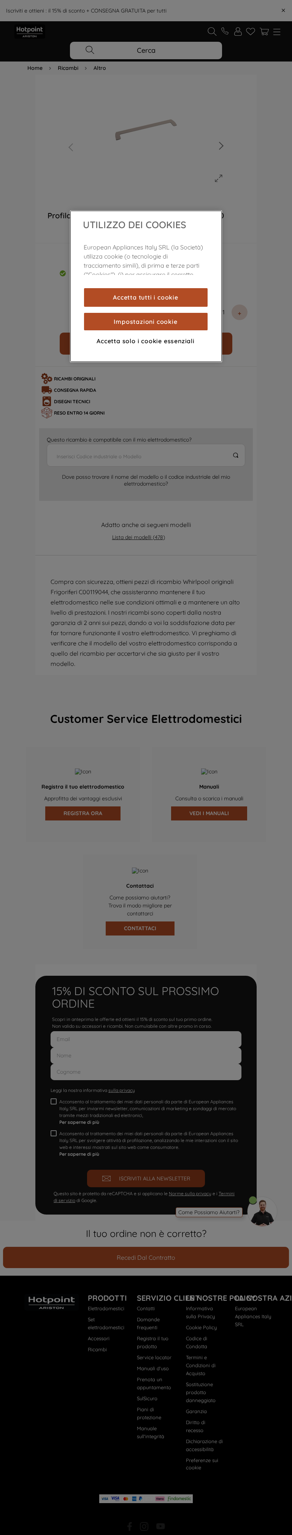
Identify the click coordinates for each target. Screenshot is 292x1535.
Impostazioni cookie (145, 321)
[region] (146, 286)
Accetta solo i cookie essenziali (146, 341)
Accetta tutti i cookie (145, 297)
